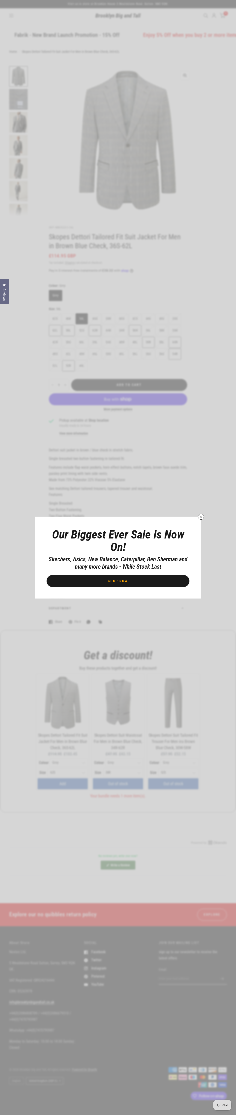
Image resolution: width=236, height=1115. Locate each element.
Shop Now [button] (118, 581)
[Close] (201, 517)
